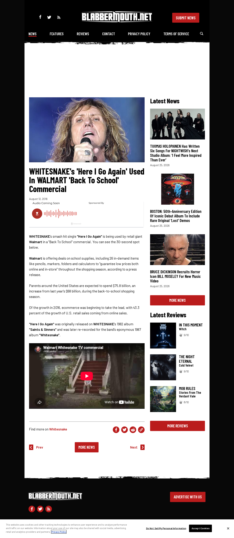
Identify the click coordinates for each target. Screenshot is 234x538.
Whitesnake (58, 429)
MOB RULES (187, 388)
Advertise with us (188, 496)
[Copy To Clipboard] (141, 429)
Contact (108, 33)
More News (86, 447)
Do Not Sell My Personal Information (166, 528)
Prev (39, 447)
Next (133, 447)
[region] (117, 528)
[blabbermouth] (117, 21)
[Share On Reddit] (133, 429)
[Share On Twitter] (124, 429)
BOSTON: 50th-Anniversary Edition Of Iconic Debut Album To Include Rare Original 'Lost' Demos (175, 216)
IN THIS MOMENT (191, 324)
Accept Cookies (201, 528)
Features (57, 33)
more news (177, 300)
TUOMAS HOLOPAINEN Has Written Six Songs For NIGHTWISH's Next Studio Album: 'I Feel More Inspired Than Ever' (175, 152)
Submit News (186, 17)
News (33, 33)
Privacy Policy (139, 33)
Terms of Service (176, 33)
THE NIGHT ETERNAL (187, 359)
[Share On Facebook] (116, 429)
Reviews (83, 33)
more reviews (177, 425)
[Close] (228, 528)
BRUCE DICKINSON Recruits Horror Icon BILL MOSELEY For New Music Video (175, 276)
